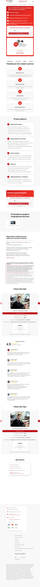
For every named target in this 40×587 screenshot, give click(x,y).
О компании (17, 542)
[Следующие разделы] (33, 61)
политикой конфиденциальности (27, 35)
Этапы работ (18, 61)
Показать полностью (10, 257)
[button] (39, 303)
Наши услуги (17, 546)
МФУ (16, 557)
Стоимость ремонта (19, 535)
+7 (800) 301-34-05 (22, 1)
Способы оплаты (18, 550)
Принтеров (23, 557)
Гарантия (30, 61)
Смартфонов (17, 559)
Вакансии (17, 540)
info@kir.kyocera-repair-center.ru (18, 470)
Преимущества (10, 61)
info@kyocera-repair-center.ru (15, 511)
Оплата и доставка (18, 537)
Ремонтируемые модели (20, 544)
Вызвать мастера (20, 313)
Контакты (17, 539)
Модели (24, 61)
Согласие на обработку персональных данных (24, 548)
